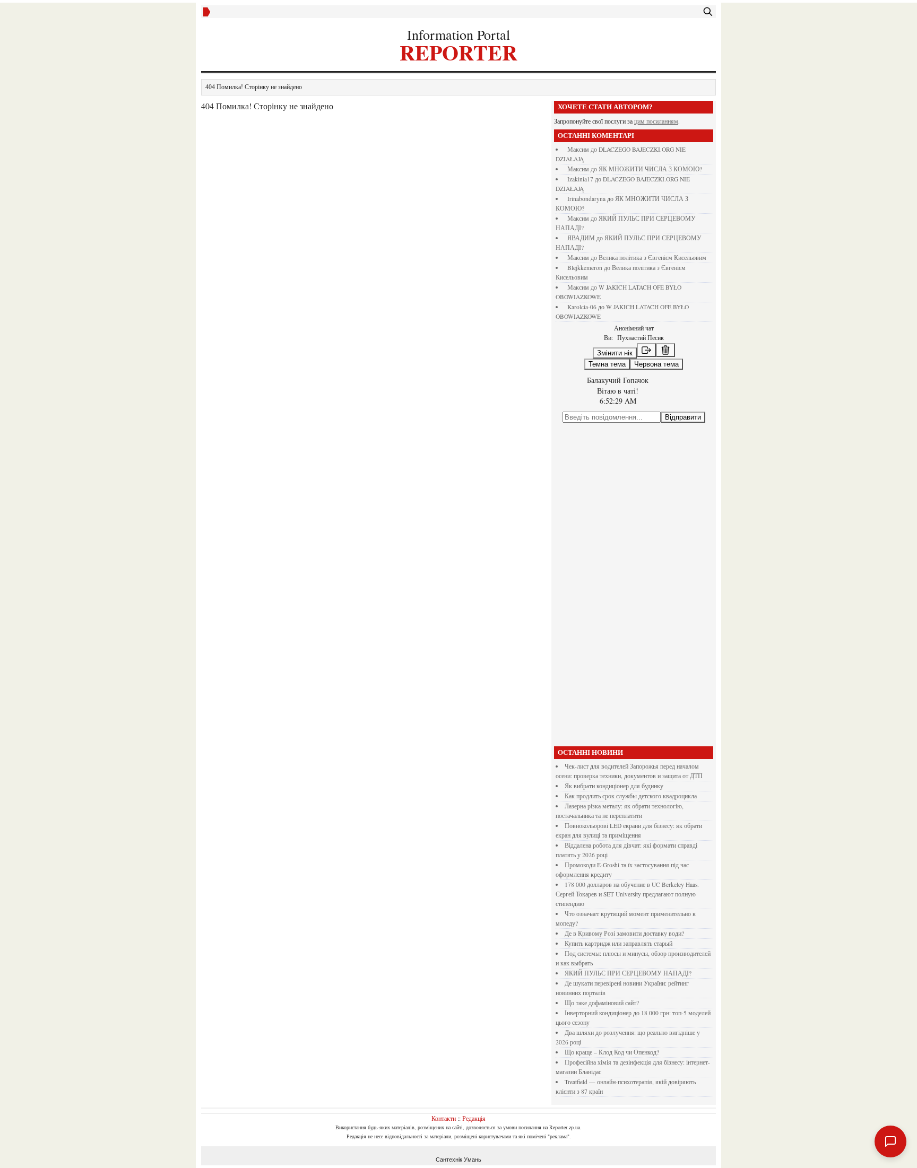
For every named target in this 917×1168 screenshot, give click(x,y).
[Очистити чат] (665, 350)
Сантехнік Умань (458, 1159)
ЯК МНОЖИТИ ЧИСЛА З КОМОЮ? (650, 169)
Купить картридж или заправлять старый (618, 943)
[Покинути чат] (646, 350)
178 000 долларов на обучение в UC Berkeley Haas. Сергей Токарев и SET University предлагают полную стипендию (627, 894)
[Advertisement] (633, 584)
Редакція (474, 1118)
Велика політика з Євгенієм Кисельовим (652, 258)
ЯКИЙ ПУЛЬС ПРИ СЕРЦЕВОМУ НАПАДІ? (628, 973)
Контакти (443, 1118)
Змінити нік (615, 353)
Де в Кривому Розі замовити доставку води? (624, 933)
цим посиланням (656, 121)
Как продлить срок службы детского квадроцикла (631, 796)
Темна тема (607, 364)
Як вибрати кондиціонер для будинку (614, 786)
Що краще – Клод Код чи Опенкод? (612, 1052)
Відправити (683, 417)
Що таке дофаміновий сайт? (602, 1003)
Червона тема (656, 364)
